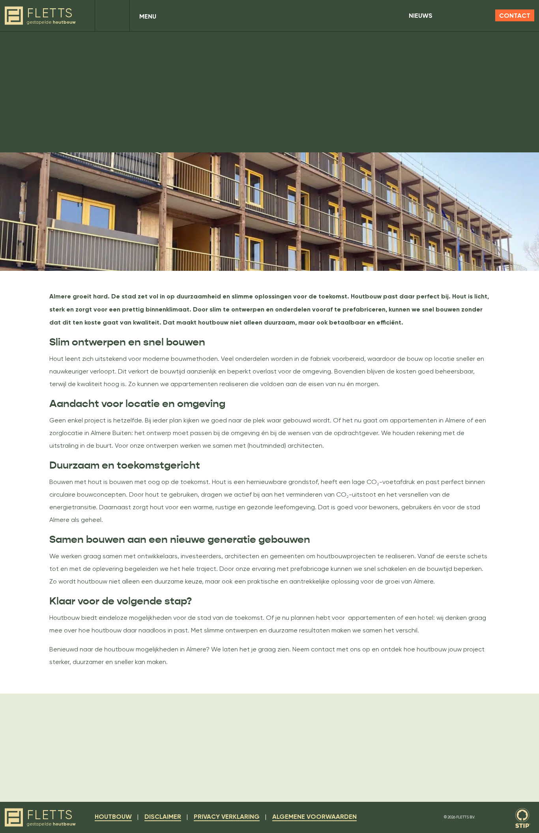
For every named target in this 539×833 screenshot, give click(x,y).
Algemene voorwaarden (314, 816)
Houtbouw (113, 816)
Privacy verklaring (227, 816)
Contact (514, 15)
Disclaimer (162, 816)
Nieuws (420, 15)
